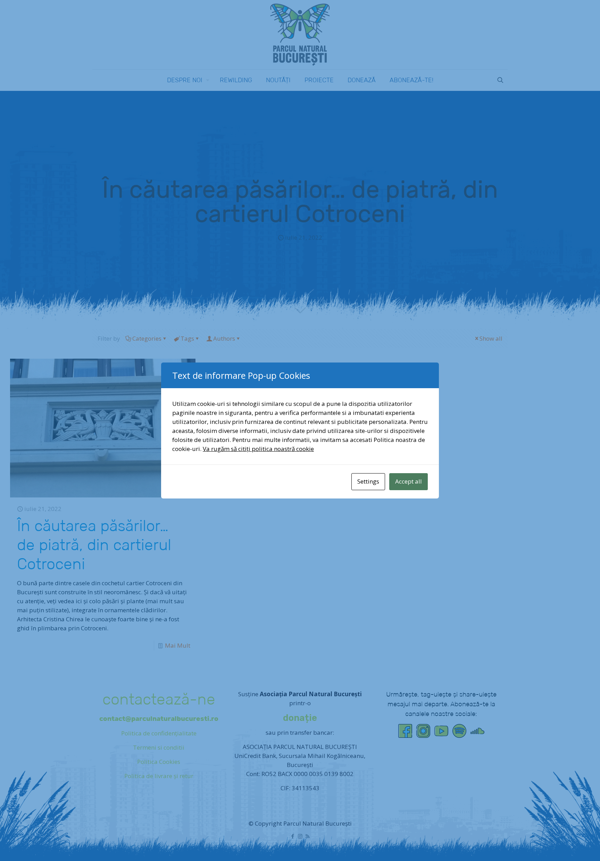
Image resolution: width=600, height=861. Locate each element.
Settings (368, 481)
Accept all (408, 481)
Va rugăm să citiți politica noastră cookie (258, 449)
